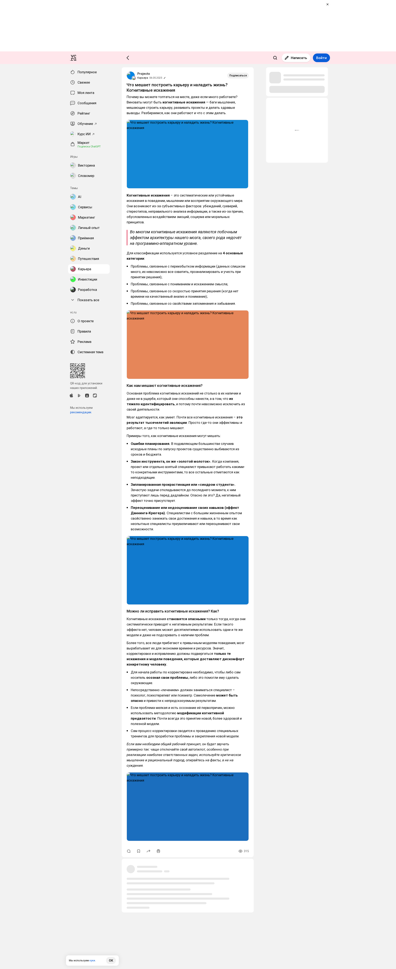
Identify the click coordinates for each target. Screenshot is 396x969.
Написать (299, 58)
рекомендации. (81, 412)
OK (111, 960)
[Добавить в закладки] (138, 851)
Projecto (143, 74)
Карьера (142, 77)
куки (92, 960)
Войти (321, 58)
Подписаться (238, 75)
